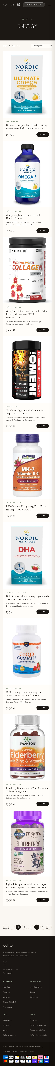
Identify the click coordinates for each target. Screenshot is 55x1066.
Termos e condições (37, 1030)
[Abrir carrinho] (18, 4)
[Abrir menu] (49, 5)
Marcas (5, 1030)
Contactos (33, 1020)
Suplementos (7, 1020)
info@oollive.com (12, 969)
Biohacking (34, 997)
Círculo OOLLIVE (9, 1002)
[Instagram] (5, 963)
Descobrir (6, 987)
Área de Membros (34, 5)
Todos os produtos (9, 1035)
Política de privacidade (38, 1035)
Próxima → (49, 927)
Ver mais (43, 135)
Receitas (33, 992)
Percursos (6, 992)
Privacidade (6, 1051)
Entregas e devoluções (38, 1025)
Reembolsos (23, 1051)
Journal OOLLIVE (36, 987)
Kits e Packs (7, 1025)
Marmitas (6, 997)
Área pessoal (7, 1007)
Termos (15, 1051)
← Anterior (6, 927)
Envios (32, 1051)
